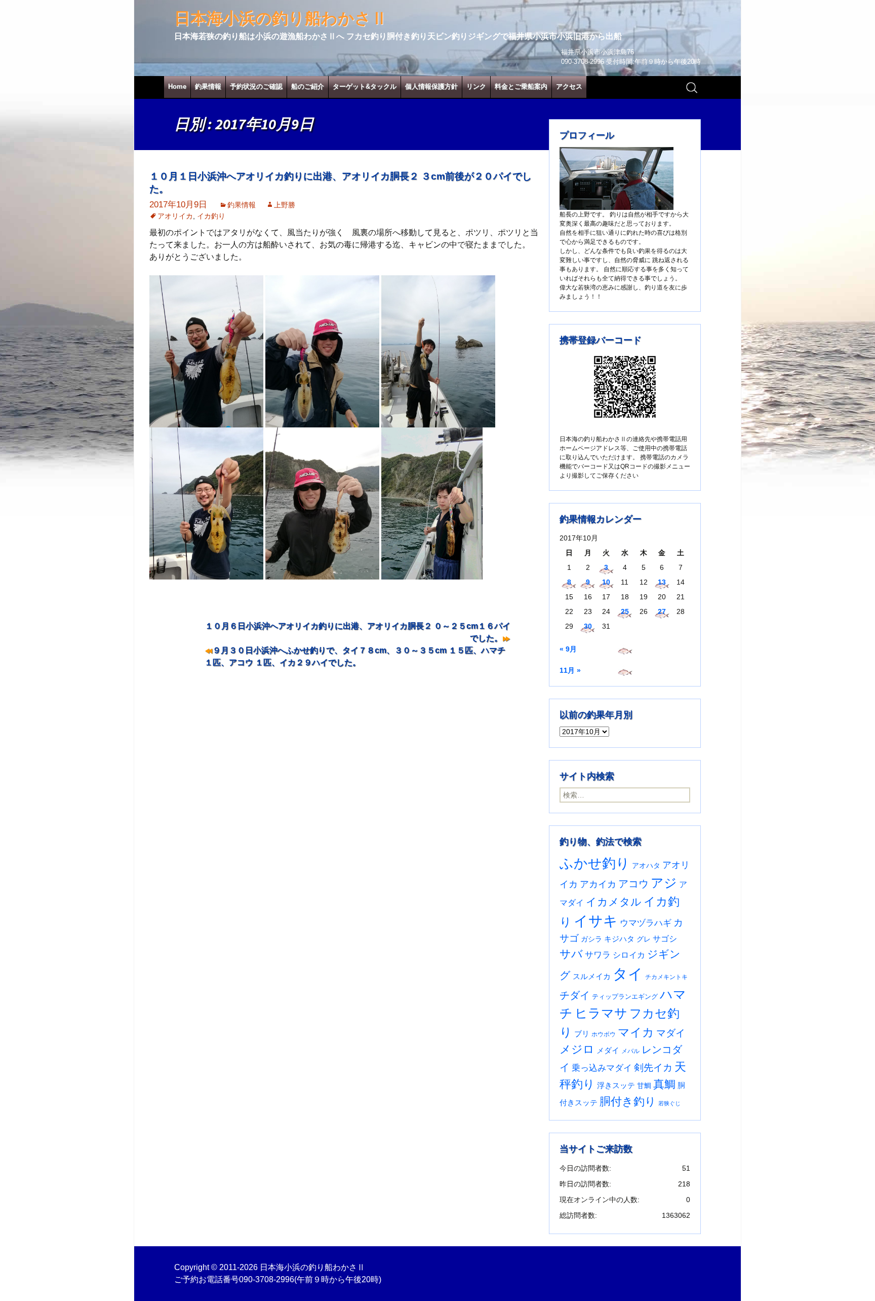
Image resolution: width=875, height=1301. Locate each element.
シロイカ (629, 955)
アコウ (633, 883)
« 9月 (568, 649)
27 (662, 611)
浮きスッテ (616, 1085)
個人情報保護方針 (431, 86)
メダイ (607, 1050)
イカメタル (614, 902)
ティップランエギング (625, 996)
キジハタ (619, 938)
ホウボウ (603, 1034)
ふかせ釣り (595, 863)
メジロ (577, 1049)
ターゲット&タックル (364, 86)
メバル (630, 1051)
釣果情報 (208, 86)
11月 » (570, 670)
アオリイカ (175, 216)
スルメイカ (592, 976)
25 (625, 611)
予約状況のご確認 (256, 86)
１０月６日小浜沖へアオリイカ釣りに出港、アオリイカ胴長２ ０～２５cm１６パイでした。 (357, 632)
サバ (571, 954)
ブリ (581, 1034)
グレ (644, 939)
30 (588, 626)
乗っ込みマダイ (602, 1068)
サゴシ (665, 938)
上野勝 (284, 205)
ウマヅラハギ (645, 923)
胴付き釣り (628, 1101)
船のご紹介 (307, 86)
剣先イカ (653, 1067)
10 (606, 582)
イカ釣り (211, 216)
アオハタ (646, 865)
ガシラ (591, 939)
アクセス (569, 86)
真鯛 (664, 1084)
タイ (628, 973)
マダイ (670, 1033)
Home (177, 86)
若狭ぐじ (669, 1103)
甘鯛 (644, 1085)
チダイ (575, 995)
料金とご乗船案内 (521, 86)
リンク (476, 86)
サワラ (598, 955)
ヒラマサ (601, 1013)
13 (662, 582)
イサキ (596, 921)
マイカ (636, 1032)
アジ (664, 883)
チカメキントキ (666, 977)
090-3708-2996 (266, 1279)
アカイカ (598, 884)
